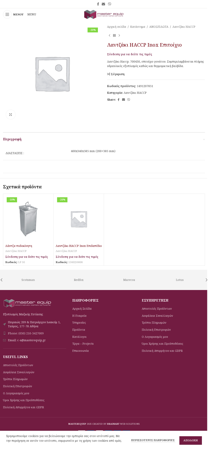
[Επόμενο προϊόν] (119, 35)
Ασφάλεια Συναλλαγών (18, 372)
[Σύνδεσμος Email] (103, 4)
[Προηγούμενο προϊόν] (109, 35)
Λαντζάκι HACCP (183, 27)
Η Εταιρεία (79, 316)
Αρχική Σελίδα (82, 308)
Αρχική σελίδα (116, 27)
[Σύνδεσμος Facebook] (98, 4)
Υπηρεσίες (79, 322)
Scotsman (28, 280)
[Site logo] (104, 14)
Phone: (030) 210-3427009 (26, 333)
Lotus (180, 280)
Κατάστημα (137, 27)
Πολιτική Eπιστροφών (17, 386)
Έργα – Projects (83, 343)
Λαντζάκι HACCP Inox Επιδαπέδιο (79, 246)
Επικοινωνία (80, 351)
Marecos (129, 280)
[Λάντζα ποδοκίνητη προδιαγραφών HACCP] (28, 219)
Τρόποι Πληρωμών (15, 379)
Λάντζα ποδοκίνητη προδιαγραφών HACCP (20, 248)
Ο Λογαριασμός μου (16, 393)
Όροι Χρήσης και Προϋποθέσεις (23, 400)
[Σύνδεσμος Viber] (109, 4)
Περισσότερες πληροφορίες (153, 440)
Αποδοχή (190, 440)
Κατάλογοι (79, 337)
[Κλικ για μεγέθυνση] (10, 114)
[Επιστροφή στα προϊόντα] (114, 35)
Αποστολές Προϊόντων (18, 365)
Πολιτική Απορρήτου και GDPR (23, 407)
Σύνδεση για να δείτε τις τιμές (129, 54)
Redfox (78, 280)
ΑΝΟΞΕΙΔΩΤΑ (158, 27)
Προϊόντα (78, 330)
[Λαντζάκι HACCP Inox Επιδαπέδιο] (79, 219)
